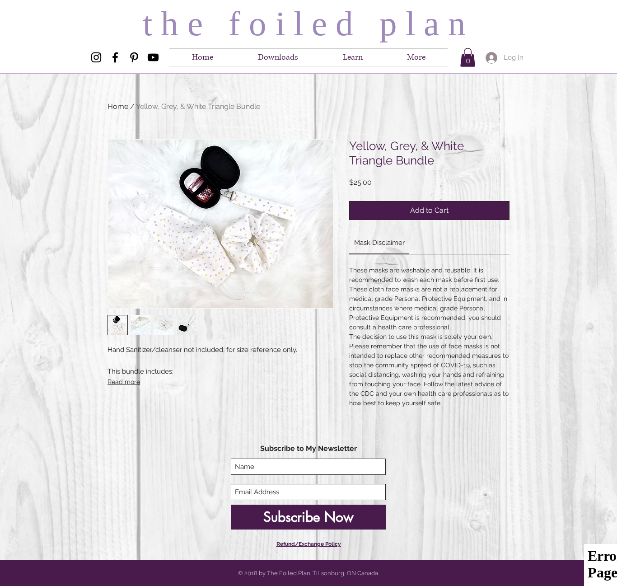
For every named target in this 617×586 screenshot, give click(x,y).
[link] (379, 243)
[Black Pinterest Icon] (134, 57)
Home (118, 106)
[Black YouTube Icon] (153, 57)
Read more (124, 381)
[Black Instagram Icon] (96, 57)
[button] (416, 57)
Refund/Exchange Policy (308, 544)
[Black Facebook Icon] (115, 57)
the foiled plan (308, 23)
